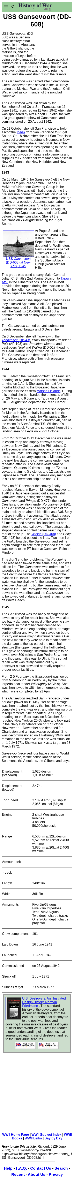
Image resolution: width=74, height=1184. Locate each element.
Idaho (21, 132)
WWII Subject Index (46, 1134)
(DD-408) (49, 534)
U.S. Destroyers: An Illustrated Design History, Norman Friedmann (44, 1002)
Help (8, 1168)
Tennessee (10, 340)
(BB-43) (24, 340)
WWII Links (33, 1138)
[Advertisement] (54, 41)
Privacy (56, 1174)
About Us (36, 1174)
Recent (18, 1174)
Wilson (36, 534)
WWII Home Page (15, 1134)
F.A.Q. (21, 1168)
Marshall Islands (48, 391)
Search (61, 1168)
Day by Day (53, 1138)
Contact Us (40, 1168)
